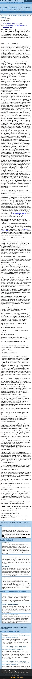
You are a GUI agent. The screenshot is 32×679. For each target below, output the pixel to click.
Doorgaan (12, 677)
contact (23, 2)
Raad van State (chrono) (8, 27)
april (18, 10)
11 (19, 8)
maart (23, 8)
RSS (7, 2)
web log (17, 2)
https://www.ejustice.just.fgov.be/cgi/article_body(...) (16, 25)
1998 (28, 8)
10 (15, 10)
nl (26, 0)
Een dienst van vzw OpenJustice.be (16, 12)
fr (29, 0)
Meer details (20, 677)
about (11, 2)
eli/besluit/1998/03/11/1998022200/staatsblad (12, 23)
